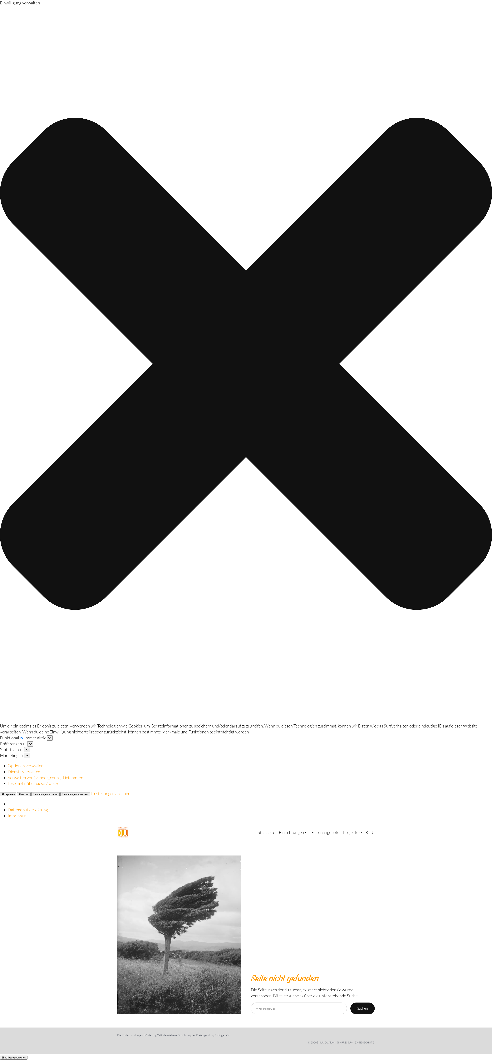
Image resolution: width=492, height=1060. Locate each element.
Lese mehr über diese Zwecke (33, 783)
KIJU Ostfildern (327, 1042)
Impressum (18, 815)
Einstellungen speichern (75, 794)
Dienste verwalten (24, 771)
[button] (246, 364)
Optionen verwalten (25, 765)
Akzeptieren (8, 794)
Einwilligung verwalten (14, 1057)
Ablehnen (24, 794)
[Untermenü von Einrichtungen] (306, 832)
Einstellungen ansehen (45, 794)
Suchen (362, 1008)
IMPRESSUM (345, 1042)
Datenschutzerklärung (28, 809)
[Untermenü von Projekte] (360, 832)
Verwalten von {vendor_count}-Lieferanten (45, 777)
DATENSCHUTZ (364, 1042)
